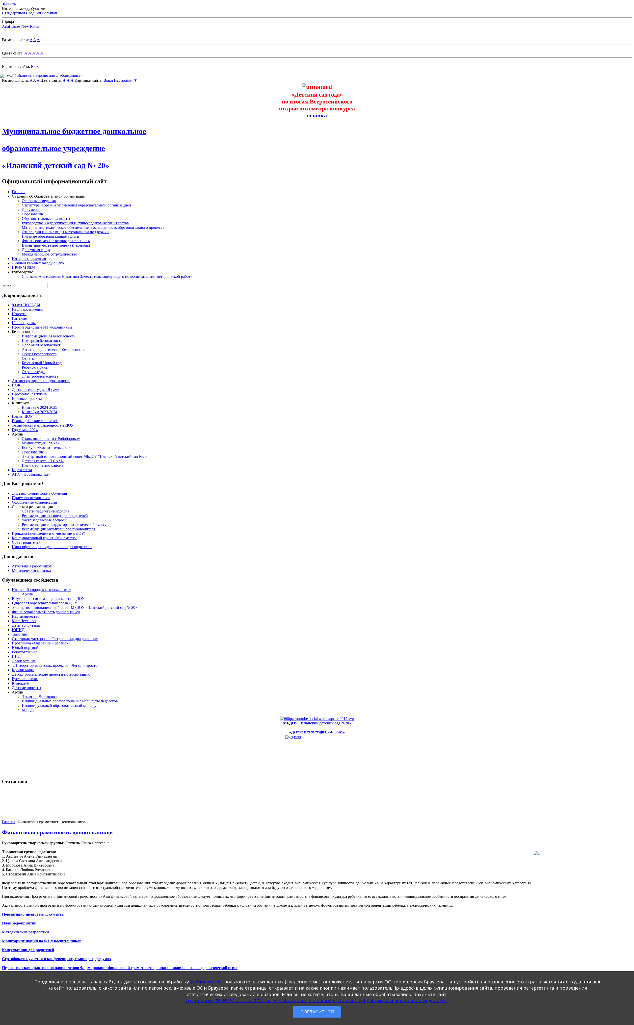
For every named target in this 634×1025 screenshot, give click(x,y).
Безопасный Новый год (42, 363)
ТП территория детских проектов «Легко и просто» (55, 665)
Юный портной (25, 647)
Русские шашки (25, 679)
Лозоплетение (24, 661)
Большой (49, 13)
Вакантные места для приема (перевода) (56, 245)
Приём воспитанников (31, 498)
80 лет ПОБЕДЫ (26, 305)
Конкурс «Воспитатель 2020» (47, 447)
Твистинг (20, 634)
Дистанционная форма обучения (39, 493)
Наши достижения (27, 309)
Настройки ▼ (125, 80)
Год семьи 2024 (25, 430)
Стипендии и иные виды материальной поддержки (65, 232)
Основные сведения (39, 201)
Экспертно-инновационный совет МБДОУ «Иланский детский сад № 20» (74, 607)
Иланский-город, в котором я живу (41, 590)
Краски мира (23, 670)
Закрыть (9, 4)
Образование (33, 214)
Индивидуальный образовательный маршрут (60, 705)
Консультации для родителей (28, 950)
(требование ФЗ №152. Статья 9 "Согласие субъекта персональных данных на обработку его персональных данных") (317, 1000)
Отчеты (28, 358)
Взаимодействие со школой (35, 421)
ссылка (317, 115)
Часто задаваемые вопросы (44, 520)
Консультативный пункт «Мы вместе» (44, 538)
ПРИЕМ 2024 (23, 267)
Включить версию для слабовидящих (48, 75)
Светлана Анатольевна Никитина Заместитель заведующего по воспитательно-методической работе (107, 276)
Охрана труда (33, 372)
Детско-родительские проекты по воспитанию (51, 674)
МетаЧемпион (24, 621)
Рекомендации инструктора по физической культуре (66, 524)
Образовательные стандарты (46, 218)
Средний (33, 13)
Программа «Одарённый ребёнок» (41, 643)
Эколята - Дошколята (39, 696)
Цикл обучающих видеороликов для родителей (52, 547)
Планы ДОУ (22, 416)
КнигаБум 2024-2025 (39, 407)
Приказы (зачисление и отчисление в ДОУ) (48, 533)
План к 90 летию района (42, 465)
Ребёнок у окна (35, 367)
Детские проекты (26, 688)
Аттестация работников (32, 566)
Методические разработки (25, 932)
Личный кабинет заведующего (38, 263)
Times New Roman (26, 26)
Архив (27, 594)
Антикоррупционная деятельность (41, 381)
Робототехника (24, 652)
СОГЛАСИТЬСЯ (317, 1011)
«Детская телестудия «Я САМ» (317, 732)
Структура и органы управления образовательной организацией (76, 205)
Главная (18, 192)
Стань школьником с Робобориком (51, 438)
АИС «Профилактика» (31, 474)
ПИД (16, 656)
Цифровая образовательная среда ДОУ (44, 603)
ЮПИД (18, 630)
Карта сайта (22, 470)
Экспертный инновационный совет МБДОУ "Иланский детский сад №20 (84, 456)
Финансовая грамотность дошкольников (46, 612)
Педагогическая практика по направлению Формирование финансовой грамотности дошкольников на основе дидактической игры (120, 968)
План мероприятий (19, 923)
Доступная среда (36, 250)
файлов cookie (206, 982)
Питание (19, 318)
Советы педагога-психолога (45, 511)
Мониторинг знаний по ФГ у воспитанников (41, 941)
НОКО (18, 385)
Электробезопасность (40, 376)
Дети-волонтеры (26, 625)
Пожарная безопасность (42, 340)
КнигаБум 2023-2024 (39, 412)
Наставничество (25, 616)
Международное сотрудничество (49, 254)
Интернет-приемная (29, 258)
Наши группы (24, 323)
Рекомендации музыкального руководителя (58, 529)
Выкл (35, 66)
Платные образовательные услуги (50, 236)
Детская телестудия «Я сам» (35, 389)
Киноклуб (20, 683)
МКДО (28, 710)
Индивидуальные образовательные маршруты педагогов (70, 701)
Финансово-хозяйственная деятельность (56, 241)
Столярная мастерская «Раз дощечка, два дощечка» (55, 639)
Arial (6, 26)
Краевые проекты (27, 398)
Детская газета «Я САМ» (43, 461)
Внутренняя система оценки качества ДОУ (48, 598)
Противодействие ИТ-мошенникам (42, 327)
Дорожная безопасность (42, 345)
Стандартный (13, 13)
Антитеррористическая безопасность (53, 349)
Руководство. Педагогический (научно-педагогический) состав (75, 223)
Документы (31, 209)
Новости (19, 314)
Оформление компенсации (34, 502)
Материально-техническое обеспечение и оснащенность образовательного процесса (93, 227)
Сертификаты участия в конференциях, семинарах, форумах (56, 959)
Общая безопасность (39, 354)
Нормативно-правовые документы (33, 914)
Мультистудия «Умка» (40, 443)
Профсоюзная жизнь (29, 394)
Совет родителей (26, 542)
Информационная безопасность (48, 336)
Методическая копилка (31, 570)
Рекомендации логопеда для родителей (55, 515)
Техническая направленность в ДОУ (43, 425)
